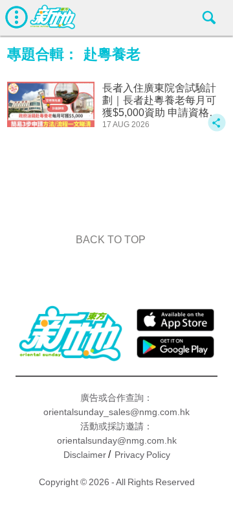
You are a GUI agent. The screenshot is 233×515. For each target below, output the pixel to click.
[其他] (217, 128)
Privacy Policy (142, 454)
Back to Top (111, 239)
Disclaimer (84, 454)
